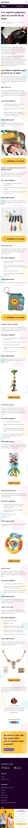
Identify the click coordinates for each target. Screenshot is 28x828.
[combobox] (21, 819)
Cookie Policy (4, 795)
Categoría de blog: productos (13, 22)
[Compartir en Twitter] (18, 722)
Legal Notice (4, 800)
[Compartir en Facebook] (13, 722)
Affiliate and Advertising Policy (8, 802)
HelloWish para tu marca (7, 787)
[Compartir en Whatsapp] (10, 722)
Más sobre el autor (14, 712)
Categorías (21, 6)
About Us (3, 790)
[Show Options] (26, 819)
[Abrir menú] (26, 2)
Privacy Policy (4, 797)
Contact (3, 792)
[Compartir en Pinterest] (15, 722)
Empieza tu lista (9, 749)
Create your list (5, 779)
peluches (5, 408)
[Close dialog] (27, 809)
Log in (2, 776)
